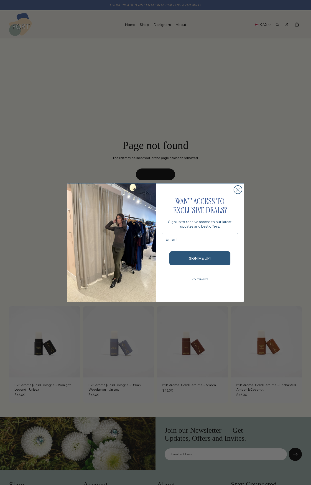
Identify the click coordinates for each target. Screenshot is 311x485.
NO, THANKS (200, 279)
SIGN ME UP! (200, 258)
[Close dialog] (238, 190)
